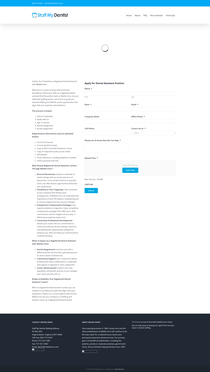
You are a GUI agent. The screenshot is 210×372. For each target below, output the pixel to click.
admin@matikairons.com (54, 3)
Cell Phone (89, 128)
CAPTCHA (89, 184)
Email (134, 104)
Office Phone (138, 116)
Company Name (92, 116)
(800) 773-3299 (37, 3)
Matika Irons (41, 84)
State (88, 104)
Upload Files (91, 158)
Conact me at (138, 128)
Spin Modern (119, 369)
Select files (130, 170)
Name (88, 88)
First (86, 97)
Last (133, 97)
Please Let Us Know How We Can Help (103, 140)
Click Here (136, 322)
